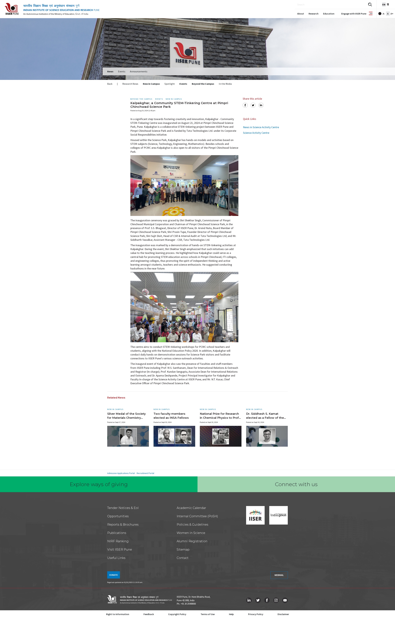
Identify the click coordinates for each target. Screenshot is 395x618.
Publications (116, 533)
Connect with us (296, 484)
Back (109, 83)
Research (313, 13)
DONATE (113, 574)
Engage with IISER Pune (353, 13)
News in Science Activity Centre (261, 127)
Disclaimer (283, 614)
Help (231, 614)
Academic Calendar (191, 508)
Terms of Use (208, 614)
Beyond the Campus (203, 83)
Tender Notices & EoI (123, 508)
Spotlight (169, 83)
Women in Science (191, 533)
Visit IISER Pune (119, 549)
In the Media (225, 83)
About (300, 13)
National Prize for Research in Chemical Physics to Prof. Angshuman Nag (220, 418)
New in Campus (151, 83)
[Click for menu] (371, 14)
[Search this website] (370, 4)
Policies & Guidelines (192, 524)
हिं (388, 4)
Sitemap (183, 549)
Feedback (148, 614)
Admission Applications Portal (121, 473)
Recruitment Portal (145, 473)
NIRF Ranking (118, 541)
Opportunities (118, 516)
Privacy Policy (255, 614)
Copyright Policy (177, 614)
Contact (183, 558)
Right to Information (117, 614)
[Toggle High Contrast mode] (380, 13)
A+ (392, 13)
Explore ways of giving (99, 484)
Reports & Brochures (123, 524)
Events (121, 71)
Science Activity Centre (256, 132)
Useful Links (116, 558)
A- (384, 13)
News (110, 71)
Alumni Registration (192, 541)
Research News (130, 83)
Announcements (138, 71)
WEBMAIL (279, 575)
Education (328, 13)
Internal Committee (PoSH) (197, 516)
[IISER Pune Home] (52, 9)
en (383, 4)
